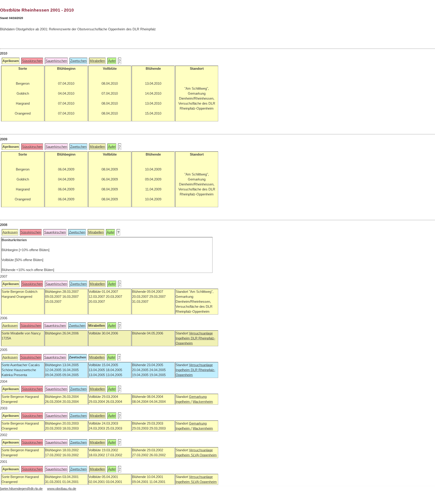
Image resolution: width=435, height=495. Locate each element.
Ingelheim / (184, 402)
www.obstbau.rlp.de (61, 488)
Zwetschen (78, 61)
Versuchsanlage (201, 333)
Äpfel (112, 61)
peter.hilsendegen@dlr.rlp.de (22, 488)
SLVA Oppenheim (204, 455)
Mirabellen (97, 61)
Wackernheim (203, 402)
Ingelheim (183, 338)
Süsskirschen (32, 61)
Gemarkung (198, 397)
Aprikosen (9, 232)
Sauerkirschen (56, 61)
